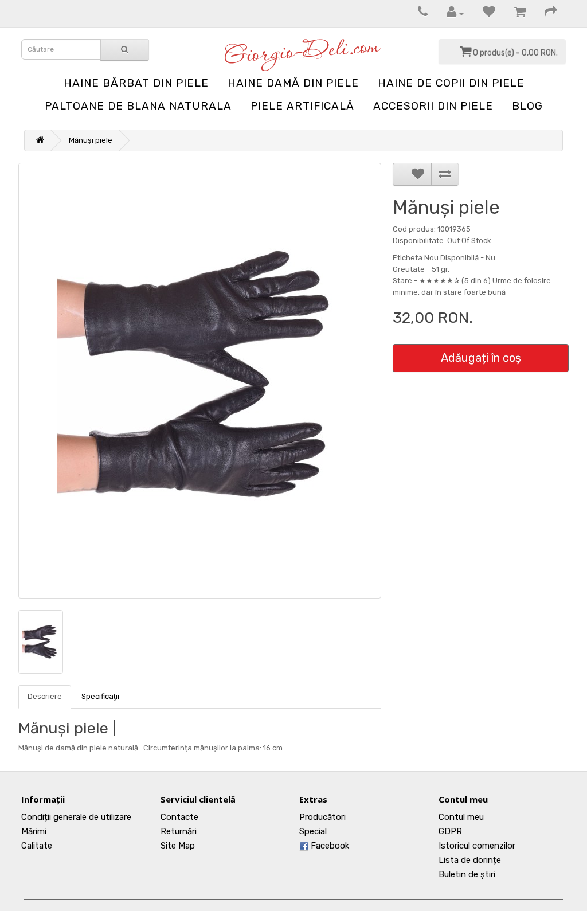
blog (527, 105)
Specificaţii (100, 696)
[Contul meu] (449, 13)
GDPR (450, 831)
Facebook (328, 845)
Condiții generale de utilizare (76, 817)
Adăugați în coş (481, 358)
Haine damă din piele (293, 82)
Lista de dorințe (470, 860)
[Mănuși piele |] (199, 381)
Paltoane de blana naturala (138, 105)
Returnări (179, 831)
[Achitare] (545, 13)
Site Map (178, 845)
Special (313, 831)
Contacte (179, 817)
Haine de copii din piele (451, 82)
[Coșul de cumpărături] (514, 13)
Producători (322, 817)
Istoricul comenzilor (477, 845)
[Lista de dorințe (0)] (483, 13)
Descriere (45, 696)
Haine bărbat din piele (136, 82)
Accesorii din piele (433, 105)
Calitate (36, 845)
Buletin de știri (467, 874)
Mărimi (33, 831)
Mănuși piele (90, 140)
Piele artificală (302, 105)
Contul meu (461, 817)
